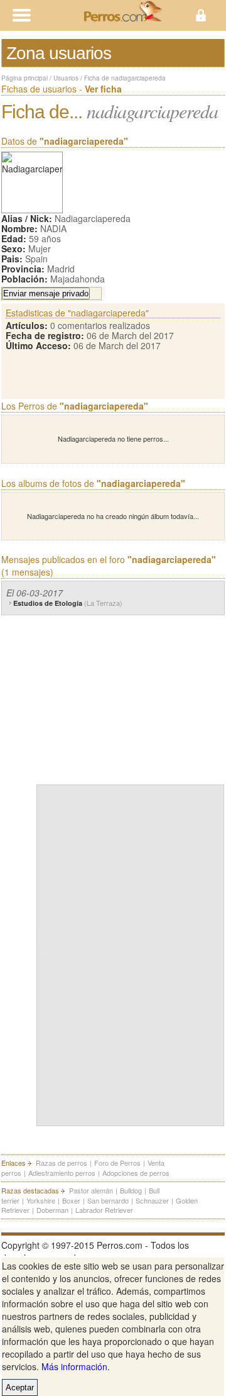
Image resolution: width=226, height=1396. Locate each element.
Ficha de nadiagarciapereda (125, 78)
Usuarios (65, 78)
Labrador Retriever (104, 1210)
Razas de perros (61, 1163)
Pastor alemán (91, 1190)
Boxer (71, 1200)
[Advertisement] (130, 697)
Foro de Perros (117, 1163)
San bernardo (108, 1200)
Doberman (52, 1210)
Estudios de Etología (67, 603)
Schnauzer (152, 1200)
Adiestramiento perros (61, 1173)
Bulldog (131, 1190)
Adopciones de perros (136, 1173)
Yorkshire (40, 1200)
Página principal (24, 78)
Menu (56, 15)
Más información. (75, 1366)
